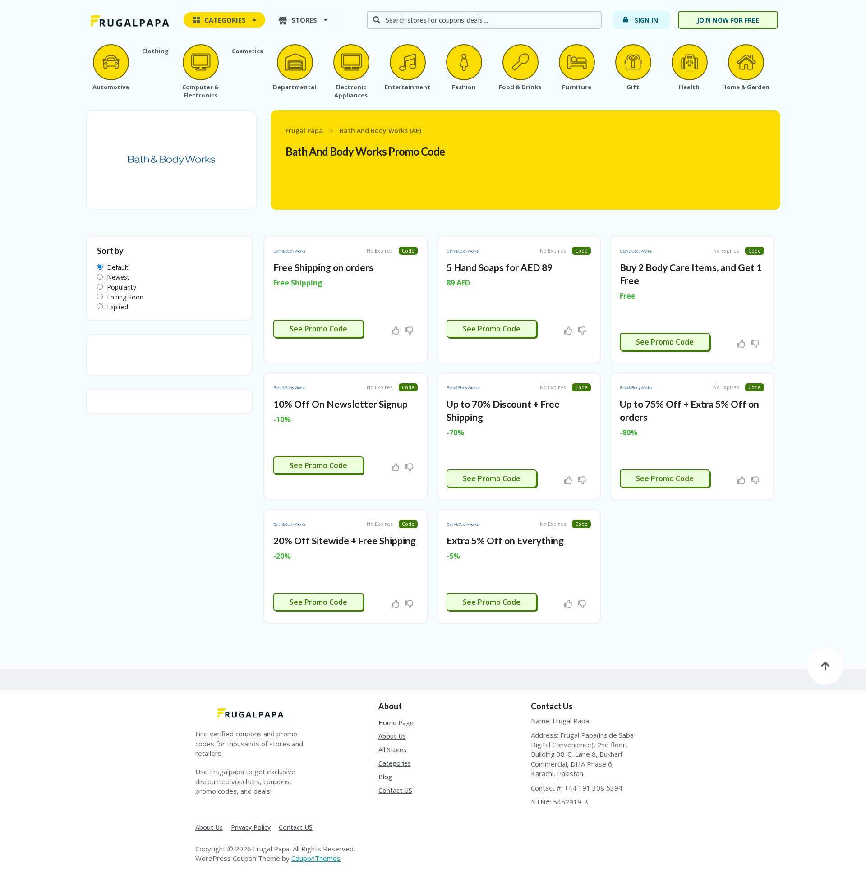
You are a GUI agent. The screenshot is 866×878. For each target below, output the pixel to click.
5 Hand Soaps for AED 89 (500, 267)
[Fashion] (463, 62)
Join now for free (728, 20)
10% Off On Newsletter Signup (340, 403)
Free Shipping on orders (323, 267)
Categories (394, 763)
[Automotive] (110, 62)
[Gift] (633, 62)
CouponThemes (316, 858)
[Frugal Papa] (128, 20)
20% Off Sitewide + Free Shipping (344, 540)
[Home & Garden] (745, 62)
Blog (385, 776)
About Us (392, 736)
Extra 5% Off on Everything (505, 540)
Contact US (395, 790)
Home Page (396, 722)
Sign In (646, 20)
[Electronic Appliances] (351, 62)
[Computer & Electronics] (200, 62)
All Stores (392, 749)
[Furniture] (576, 62)
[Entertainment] (407, 62)
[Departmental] (294, 62)
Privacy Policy (251, 827)
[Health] (689, 62)
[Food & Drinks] (520, 62)
